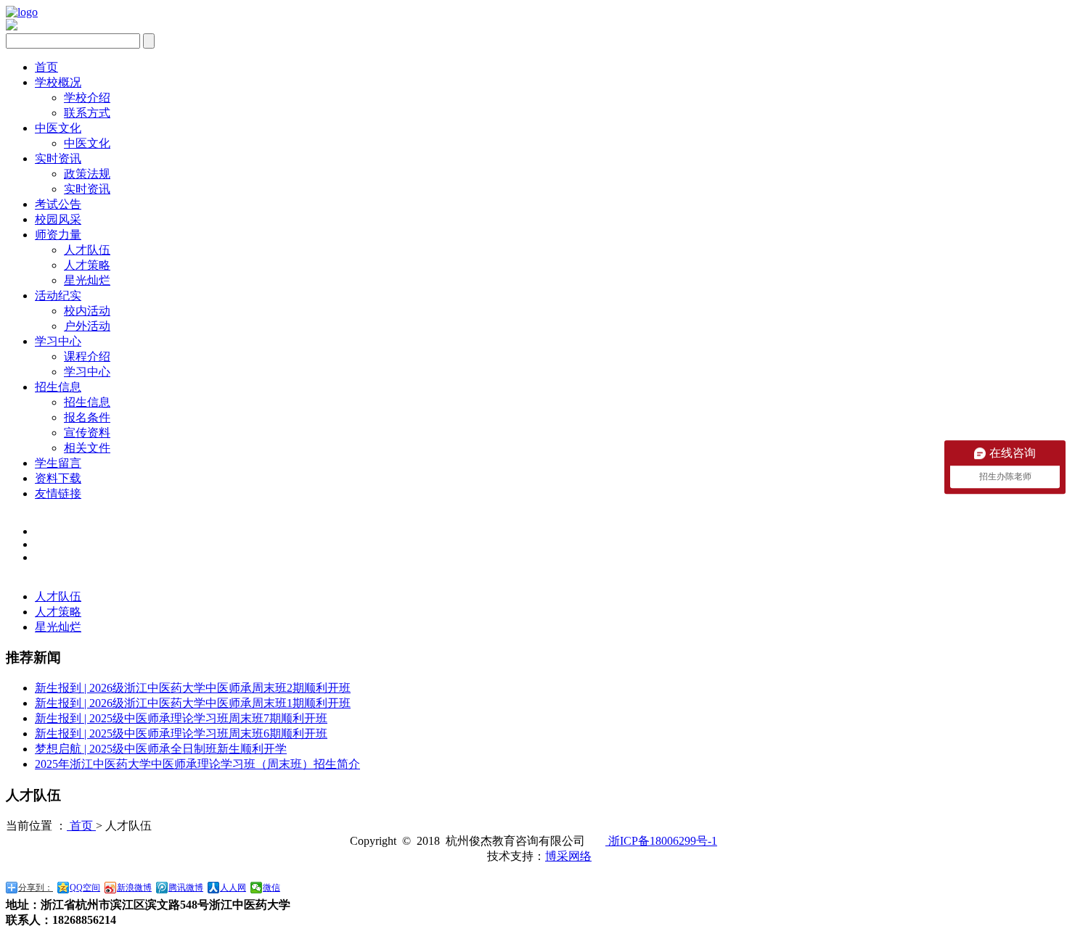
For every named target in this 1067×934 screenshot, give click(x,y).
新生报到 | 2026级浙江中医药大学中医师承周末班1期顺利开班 (193, 703)
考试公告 (58, 204)
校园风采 (58, 219)
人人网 (233, 888)
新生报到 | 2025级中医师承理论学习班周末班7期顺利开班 (181, 718)
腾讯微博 (185, 888)
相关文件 (87, 448)
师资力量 (58, 234)
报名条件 (87, 417)
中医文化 (58, 128)
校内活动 (87, 311)
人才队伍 (87, 250)
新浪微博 (134, 888)
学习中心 (58, 341)
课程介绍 (87, 356)
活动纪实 (58, 295)
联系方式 (87, 113)
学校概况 (58, 82)
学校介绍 (87, 97)
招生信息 (58, 387)
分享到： (35, 888)
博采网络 (568, 856)
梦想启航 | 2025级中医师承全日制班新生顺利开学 (161, 749)
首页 (46, 67)
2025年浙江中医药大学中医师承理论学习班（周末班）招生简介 (197, 764)
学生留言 (58, 463)
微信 (271, 888)
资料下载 (58, 478)
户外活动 (87, 326)
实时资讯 (58, 158)
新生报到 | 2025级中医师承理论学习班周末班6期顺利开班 (181, 733)
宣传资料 (87, 432)
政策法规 (87, 174)
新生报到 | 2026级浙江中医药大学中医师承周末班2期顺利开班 (193, 688)
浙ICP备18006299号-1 (661, 841)
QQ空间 (85, 888)
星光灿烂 (87, 280)
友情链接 (58, 493)
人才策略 (87, 265)
